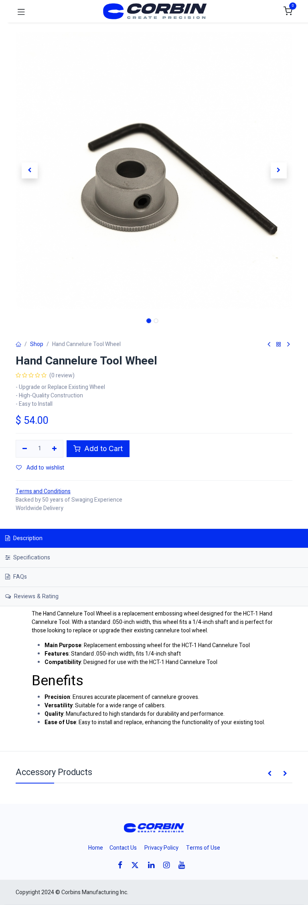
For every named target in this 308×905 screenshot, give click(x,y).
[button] (29, 170)
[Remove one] (24, 448)
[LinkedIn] (154, 865)
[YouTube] (184, 865)
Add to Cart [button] (102, 448)
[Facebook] (123, 865)
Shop (36, 344)
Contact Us (123, 848)
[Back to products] (279, 344)
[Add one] (54, 448)
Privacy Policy (161, 848)
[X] (137, 865)
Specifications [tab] (31, 557)
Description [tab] (27, 538)
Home (95, 848)
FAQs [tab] (19, 577)
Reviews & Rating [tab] (35, 596)
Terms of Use (203, 848)
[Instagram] (169, 865)
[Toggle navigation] (21, 11)
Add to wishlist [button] (44, 467)
